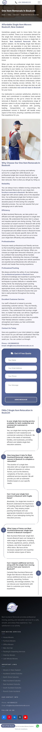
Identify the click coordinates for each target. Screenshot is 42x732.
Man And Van (8, 648)
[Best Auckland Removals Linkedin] (14, 717)
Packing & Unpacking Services (14, 651)
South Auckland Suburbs (12, 688)
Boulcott (16, 15)
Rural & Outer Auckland (11, 691)
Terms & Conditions (21, 729)
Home (3, 15)
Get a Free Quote (8, 726)
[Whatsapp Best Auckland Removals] (37, 726)
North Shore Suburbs (11, 677)
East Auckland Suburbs (11, 684)
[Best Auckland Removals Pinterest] (9, 717)
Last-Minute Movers (10, 659)
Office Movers (8, 644)
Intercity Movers (9, 655)
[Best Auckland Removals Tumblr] (20, 717)
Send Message (21, 399)
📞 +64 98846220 (23, 2)
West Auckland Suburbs (11, 681)
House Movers (8, 637)
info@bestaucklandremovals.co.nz (20, 346)
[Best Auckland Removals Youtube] (25, 717)
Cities (9, 15)
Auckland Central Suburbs (12, 673)
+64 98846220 (13, 343)
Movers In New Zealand (11, 670)
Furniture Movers (9, 641)
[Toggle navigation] (39, 2)
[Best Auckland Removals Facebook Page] (4, 717)
